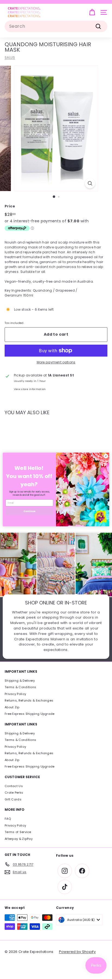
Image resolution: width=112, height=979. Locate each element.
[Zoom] (90, 183)
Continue (29, 511)
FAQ (8, 818)
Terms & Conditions (20, 687)
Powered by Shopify (77, 951)
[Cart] (92, 12)
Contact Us (14, 786)
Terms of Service (18, 832)
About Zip (12, 707)
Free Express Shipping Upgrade (30, 714)
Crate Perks (14, 792)
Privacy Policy (15, 694)
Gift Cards (13, 799)
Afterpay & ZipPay (19, 839)
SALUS (10, 57)
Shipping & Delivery (20, 680)
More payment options (56, 362)
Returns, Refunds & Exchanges (29, 700)
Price (10, 206)
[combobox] (56, 26)
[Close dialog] (105, 456)
